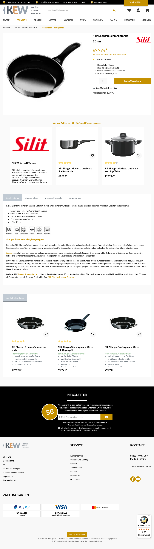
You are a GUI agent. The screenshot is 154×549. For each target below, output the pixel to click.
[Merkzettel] (129, 10)
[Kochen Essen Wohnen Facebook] (133, 479)
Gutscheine (75, 479)
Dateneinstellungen (11, 469)
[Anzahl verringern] (96, 81)
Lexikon (73, 472)
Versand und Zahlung (79, 460)
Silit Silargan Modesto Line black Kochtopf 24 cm (121, 170)
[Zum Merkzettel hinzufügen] (92, 156)
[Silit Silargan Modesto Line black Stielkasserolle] (77, 144)
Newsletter (75, 475)
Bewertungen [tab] (75, 198)
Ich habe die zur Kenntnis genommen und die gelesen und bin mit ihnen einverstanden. (86, 429)
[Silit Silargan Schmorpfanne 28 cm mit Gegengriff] (77, 323)
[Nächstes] (144, 153)
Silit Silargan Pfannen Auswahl (61, 277)
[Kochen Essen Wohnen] (16, 445)
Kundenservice (76, 456)
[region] (45, 70)
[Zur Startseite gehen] (22, 10)
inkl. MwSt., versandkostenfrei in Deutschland (109, 54)
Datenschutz (8, 461)
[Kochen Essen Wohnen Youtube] (138, 479)
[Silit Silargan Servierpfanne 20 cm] (123, 323)
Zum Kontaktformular (140, 466)
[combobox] (79, 10)
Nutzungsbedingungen (94, 425)
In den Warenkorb (132, 81)
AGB (65, 430)
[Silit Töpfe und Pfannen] (143, 39)
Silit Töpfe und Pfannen (24, 163)
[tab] (12, 198)
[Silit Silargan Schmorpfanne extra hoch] (30, 323)
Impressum (8, 476)
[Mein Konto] (138, 10)
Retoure (73, 464)
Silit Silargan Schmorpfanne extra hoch (29, 348)
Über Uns (7, 457)
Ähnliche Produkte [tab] (15, 298)
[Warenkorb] (147, 10)
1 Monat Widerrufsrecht (13, 472)
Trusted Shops (76, 468)
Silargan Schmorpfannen (27, 274)
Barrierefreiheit (9, 480)
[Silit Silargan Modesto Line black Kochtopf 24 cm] (123, 144)
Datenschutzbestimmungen (80, 428)
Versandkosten (83, 538)
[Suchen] (114, 10)
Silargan (9, 253)
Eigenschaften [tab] (31, 198)
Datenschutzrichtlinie (75, 425)
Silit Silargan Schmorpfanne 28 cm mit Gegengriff (75, 348)
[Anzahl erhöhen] (110, 81)
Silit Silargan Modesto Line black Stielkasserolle (75, 170)
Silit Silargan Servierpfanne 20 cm (122, 347)
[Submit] (106, 417)
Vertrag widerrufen (77, 534)
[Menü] (149, 516)
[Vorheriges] (9, 153)
